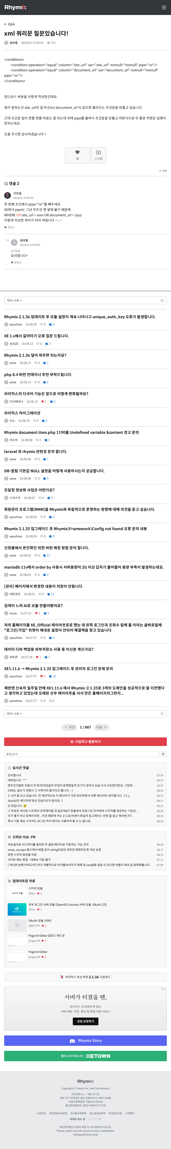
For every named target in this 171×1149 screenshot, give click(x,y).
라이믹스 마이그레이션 (22, 413)
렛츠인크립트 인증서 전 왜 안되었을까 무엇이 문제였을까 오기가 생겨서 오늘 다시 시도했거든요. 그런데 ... (71, 785)
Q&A (11, 24)
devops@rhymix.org (85, 1134)
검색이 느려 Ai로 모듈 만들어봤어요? (33, 606)
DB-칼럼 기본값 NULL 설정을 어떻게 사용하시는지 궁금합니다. (54, 471)
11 (48, 555)
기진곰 (17, 193)
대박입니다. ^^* (17, 780)
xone (13, 363)
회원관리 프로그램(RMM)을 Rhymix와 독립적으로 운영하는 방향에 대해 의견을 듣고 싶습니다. (79, 509)
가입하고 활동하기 (87, 742)
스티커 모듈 (36, 888)
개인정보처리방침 (58, 1113)
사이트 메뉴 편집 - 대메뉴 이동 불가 (29, 860)
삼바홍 (14, 43)
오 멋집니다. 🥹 (17, 806)
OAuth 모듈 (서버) (40, 921)
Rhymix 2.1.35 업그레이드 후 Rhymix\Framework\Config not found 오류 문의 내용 (75, 529)
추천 (10, 227)
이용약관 (41, 1113)
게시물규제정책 (78, 1113)
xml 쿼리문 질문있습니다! (36, 33)
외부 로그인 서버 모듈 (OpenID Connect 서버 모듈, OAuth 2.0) (68, 905)
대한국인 (15, 594)
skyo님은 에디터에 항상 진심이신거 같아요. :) (35, 801)
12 (54, 676)
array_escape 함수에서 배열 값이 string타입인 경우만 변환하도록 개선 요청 (54, 850)
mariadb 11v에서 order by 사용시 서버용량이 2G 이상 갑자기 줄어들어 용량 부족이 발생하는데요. (84, 567)
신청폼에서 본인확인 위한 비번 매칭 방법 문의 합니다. (46, 548)
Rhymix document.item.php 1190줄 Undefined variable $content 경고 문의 (71, 432)
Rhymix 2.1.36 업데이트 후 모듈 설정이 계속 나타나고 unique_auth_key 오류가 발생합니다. (80, 317)
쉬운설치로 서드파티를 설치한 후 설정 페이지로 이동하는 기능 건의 (48, 844)
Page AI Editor (38, 952)
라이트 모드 (76, 1119)
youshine (16, 324)
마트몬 (14, 657)
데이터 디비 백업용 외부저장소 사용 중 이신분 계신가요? (48, 649)
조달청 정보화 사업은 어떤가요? (29, 490)
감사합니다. (15, 775)
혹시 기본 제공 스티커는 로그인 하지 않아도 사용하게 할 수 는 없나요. (49, 821)
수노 (12, 421)
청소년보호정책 (97, 1113)
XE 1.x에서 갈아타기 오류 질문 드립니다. (36, 336)
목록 (164, 170)
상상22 (14, 344)
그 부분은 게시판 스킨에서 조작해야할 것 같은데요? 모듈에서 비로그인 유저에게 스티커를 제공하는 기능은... (73, 811)
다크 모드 (93, 1119)
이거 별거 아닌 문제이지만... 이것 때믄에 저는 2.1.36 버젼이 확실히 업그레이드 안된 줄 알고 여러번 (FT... (70, 816)
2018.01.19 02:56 (23, 197)
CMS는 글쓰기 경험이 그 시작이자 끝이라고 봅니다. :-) (40, 790)
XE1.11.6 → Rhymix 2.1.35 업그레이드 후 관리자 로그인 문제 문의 (58, 669)
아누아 (14, 440)
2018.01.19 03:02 (30, 244)
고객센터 (129, 1113)
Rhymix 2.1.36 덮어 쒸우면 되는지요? (35, 355)
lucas (13, 613)
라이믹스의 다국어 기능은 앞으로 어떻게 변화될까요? (46, 394)
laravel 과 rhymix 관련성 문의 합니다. (35, 451)
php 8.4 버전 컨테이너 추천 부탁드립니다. (38, 374)
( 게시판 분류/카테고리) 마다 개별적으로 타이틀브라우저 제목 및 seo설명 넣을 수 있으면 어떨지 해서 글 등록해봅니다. (79, 865)
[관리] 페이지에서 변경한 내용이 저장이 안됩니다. (43, 586)
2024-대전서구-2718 (94, 1105)
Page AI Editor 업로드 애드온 (47, 936)
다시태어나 (16, 401)
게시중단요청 (115, 1113)
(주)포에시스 (78, 1094)
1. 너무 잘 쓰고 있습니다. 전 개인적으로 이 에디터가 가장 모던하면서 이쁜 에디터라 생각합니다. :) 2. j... (69, 796)
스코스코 (15, 498)
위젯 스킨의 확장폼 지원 (22, 855)
